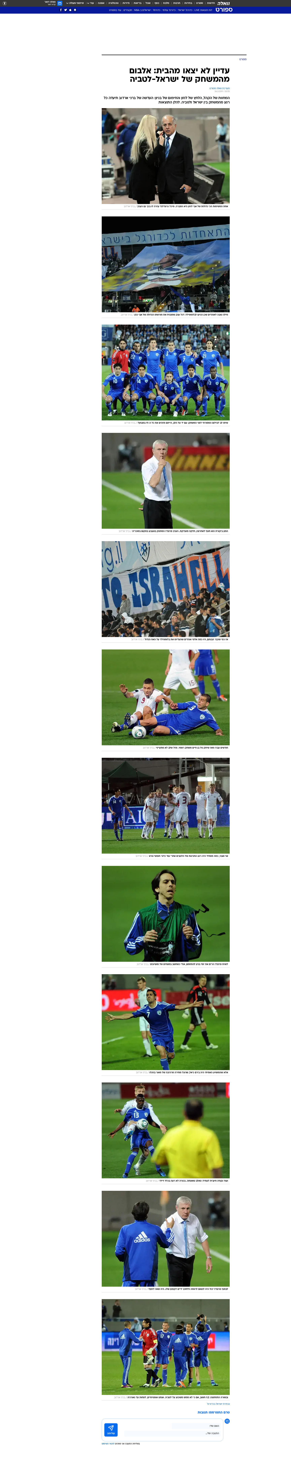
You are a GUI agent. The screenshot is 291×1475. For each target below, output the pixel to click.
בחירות (188, 3)
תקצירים (127, 10)
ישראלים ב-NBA (142, 10)
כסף (157, 3)
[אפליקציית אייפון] (70, 10)
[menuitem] (209, 3)
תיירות (126, 3)
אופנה (101, 3)
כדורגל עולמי (169, 10)
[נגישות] (5, 3)
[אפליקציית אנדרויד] (75, 10)
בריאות (137, 3)
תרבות (176, 3)
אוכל (148, 3)
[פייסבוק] (61, 10)
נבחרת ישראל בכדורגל (218, 1404)
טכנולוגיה (113, 3)
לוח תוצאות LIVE (203, 10)
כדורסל (156, 10)
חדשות (211, 3)
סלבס (166, 3)
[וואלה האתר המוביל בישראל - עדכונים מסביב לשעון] (224, 3)
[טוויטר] (65, 10)
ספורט (199, 3)
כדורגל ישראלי (185, 10)
